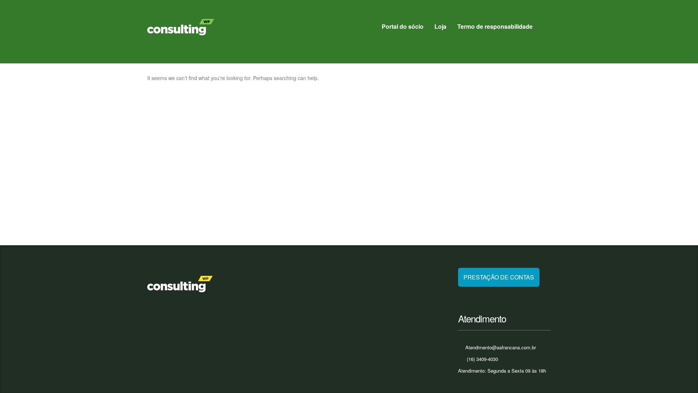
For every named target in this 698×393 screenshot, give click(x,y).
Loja (440, 26)
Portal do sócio (403, 26)
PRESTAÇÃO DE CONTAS (499, 277)
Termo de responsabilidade (495, 26)
